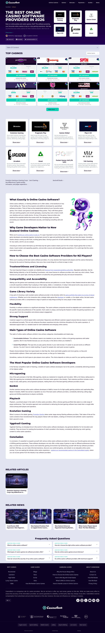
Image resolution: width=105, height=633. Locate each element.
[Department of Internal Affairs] (21, 616)
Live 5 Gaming (33, 180)
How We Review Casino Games (35, 583)
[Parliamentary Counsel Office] (37, 616)
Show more (51, 109)
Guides (90, 2)
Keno (35, 575)
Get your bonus (21, 75)
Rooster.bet (11, 572)
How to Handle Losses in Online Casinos (65, 583)
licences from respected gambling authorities (59, 270)
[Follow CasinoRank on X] (86, 600)
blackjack (61, 297)
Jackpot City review (21, 78)
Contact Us (92, 575)
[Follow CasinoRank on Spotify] (93, 600)
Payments (81, 2)
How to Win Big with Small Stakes (65, 578)
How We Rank (92, 580)
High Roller (11, 578)
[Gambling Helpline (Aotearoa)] (64, 616)
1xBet (11, 583)
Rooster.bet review (52, 78)
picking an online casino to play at (28, 235)
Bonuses (72, 2)
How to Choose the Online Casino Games (65, 575)
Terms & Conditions (28, 630)
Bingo (35, 572)
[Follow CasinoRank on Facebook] (78, 600)
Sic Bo (35, 578)
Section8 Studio (58, 180)
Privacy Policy (93, 583)
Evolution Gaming (38, 414)
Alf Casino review (21, 103)
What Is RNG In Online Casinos (65, 580)
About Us (93, 572)
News (97, 2)
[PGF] (52, 616)
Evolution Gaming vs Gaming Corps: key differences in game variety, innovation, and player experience (17, 182)
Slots (35, 580)
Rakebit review (52, 103)
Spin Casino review (84, 78)
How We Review (93, 578)
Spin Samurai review (84, 103)
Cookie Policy (55, 630)
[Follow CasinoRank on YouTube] (89, 600)
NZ (7, 600)
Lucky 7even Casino (12, 580)
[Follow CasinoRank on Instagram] (82, 600)
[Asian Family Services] (76, 616)
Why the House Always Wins (65, 572)
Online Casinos (53, 2)
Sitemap (79, 630)
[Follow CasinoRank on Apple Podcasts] (97, 600)
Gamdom (12, 575)
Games (64, 2)
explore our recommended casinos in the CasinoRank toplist (70, 450)
